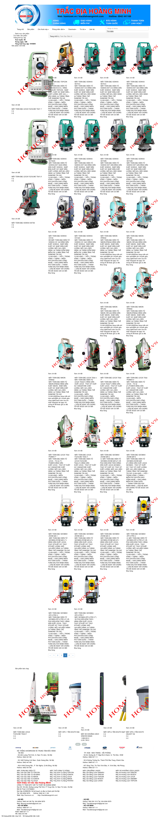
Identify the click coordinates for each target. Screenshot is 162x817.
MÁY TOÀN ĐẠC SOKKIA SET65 (23, 223)
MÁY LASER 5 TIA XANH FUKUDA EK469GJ (45, 713)
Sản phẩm (30, 29)
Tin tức (82, 29)
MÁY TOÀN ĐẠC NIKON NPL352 (135, 237)
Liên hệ (91, 29)
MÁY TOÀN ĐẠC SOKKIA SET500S (58, 160)
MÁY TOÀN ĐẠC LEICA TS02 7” (111, 379)
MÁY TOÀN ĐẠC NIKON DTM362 (135, 308)
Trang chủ (20, 29)
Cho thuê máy (42, 29)
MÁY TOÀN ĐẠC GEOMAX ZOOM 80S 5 (110, 535)
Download (71, 29)
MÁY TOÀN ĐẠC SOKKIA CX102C (84, 237)
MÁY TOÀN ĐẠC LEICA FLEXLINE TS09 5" (21, 733)
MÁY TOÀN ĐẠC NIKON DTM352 (57, 379)
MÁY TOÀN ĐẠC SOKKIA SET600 (136, 83)
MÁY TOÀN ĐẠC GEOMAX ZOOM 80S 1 (58, 535)
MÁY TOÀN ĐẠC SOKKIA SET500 (84, 160)
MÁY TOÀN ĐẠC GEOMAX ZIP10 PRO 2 (136, 535)
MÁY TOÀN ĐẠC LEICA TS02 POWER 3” (137, 379)
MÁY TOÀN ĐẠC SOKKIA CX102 (58, 237)
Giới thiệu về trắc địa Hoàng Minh (34, 782)
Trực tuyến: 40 (20, 40)
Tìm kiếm (110, 31)
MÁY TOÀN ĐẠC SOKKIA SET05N (109, 160)
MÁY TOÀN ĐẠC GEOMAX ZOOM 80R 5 (136, 456)
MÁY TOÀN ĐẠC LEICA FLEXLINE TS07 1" (27, 109)
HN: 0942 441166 (21, 813)
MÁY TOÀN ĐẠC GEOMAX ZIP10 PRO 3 (58, 614)
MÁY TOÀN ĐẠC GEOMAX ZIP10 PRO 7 (84, 614)
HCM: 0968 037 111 (22, 811)
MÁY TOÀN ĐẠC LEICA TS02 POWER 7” (59, 456)
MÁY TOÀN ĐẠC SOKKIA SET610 (109, 83)
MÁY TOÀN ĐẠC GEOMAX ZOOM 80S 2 (84, 535)
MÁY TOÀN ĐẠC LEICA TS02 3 (86, 378)
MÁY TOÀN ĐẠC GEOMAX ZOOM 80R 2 (110, 456)
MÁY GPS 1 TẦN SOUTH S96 (68, 732)
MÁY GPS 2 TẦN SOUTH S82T (114, 732)
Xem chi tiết (16, 105)
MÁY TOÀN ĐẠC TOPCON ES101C (58, 83)
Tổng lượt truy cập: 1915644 (25, 44)
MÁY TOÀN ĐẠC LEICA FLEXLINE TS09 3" (83, 456)
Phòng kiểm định (58, 29)
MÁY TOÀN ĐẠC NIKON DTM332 (109, 237)
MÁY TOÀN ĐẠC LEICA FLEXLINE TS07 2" (27, 176)
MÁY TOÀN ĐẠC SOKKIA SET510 (84, 83)
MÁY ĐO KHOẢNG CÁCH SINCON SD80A (90, 735)
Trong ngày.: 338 (21, 42)
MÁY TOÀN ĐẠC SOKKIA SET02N (136, 160)
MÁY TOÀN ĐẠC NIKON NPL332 (109, 308)
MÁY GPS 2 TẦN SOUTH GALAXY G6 (135, 733)
